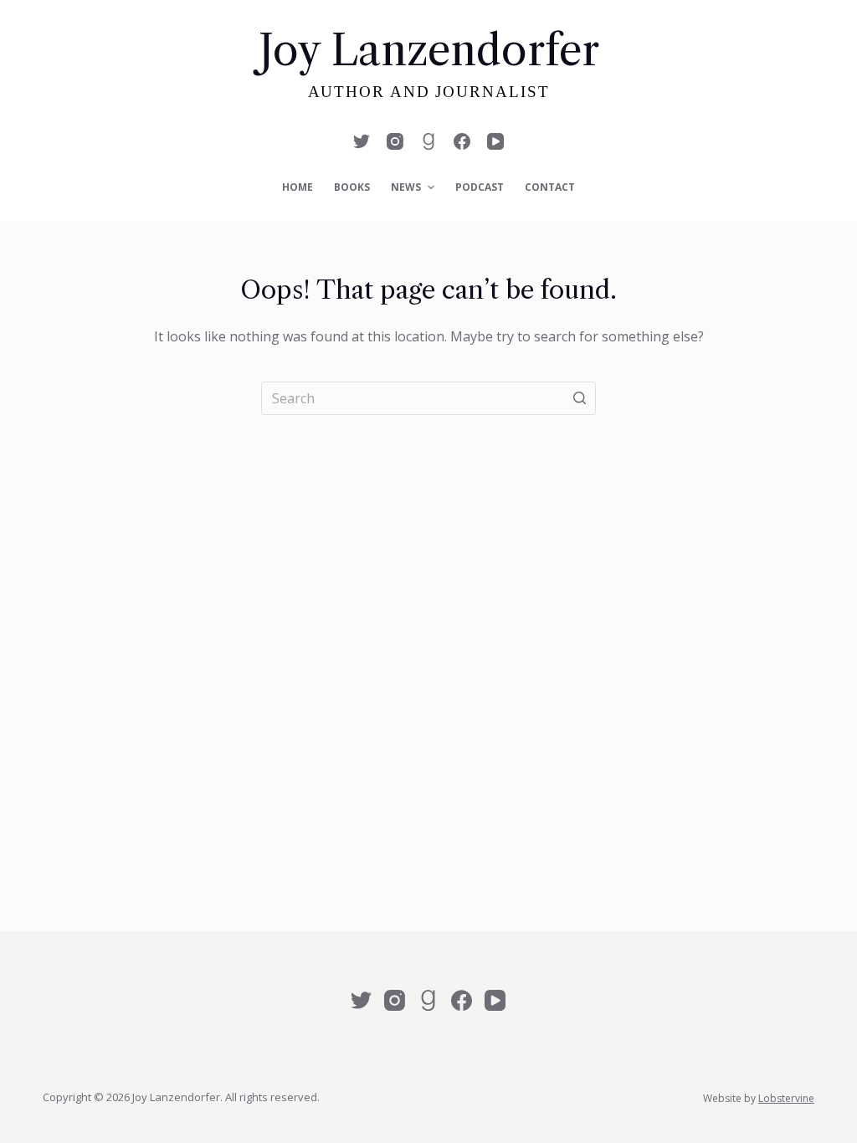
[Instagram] (395, 141)
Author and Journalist (429, 91)
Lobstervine (786, 1098)
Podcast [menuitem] (479, 187)
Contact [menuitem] (550, 187)
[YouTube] (495, 141)
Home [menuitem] (297, 187)
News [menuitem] (406, 187)
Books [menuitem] (352, 187)
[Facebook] (462, 141)
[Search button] (579, 398)
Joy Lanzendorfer (429, 50)
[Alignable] (428, 141)
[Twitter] (361, 141)
